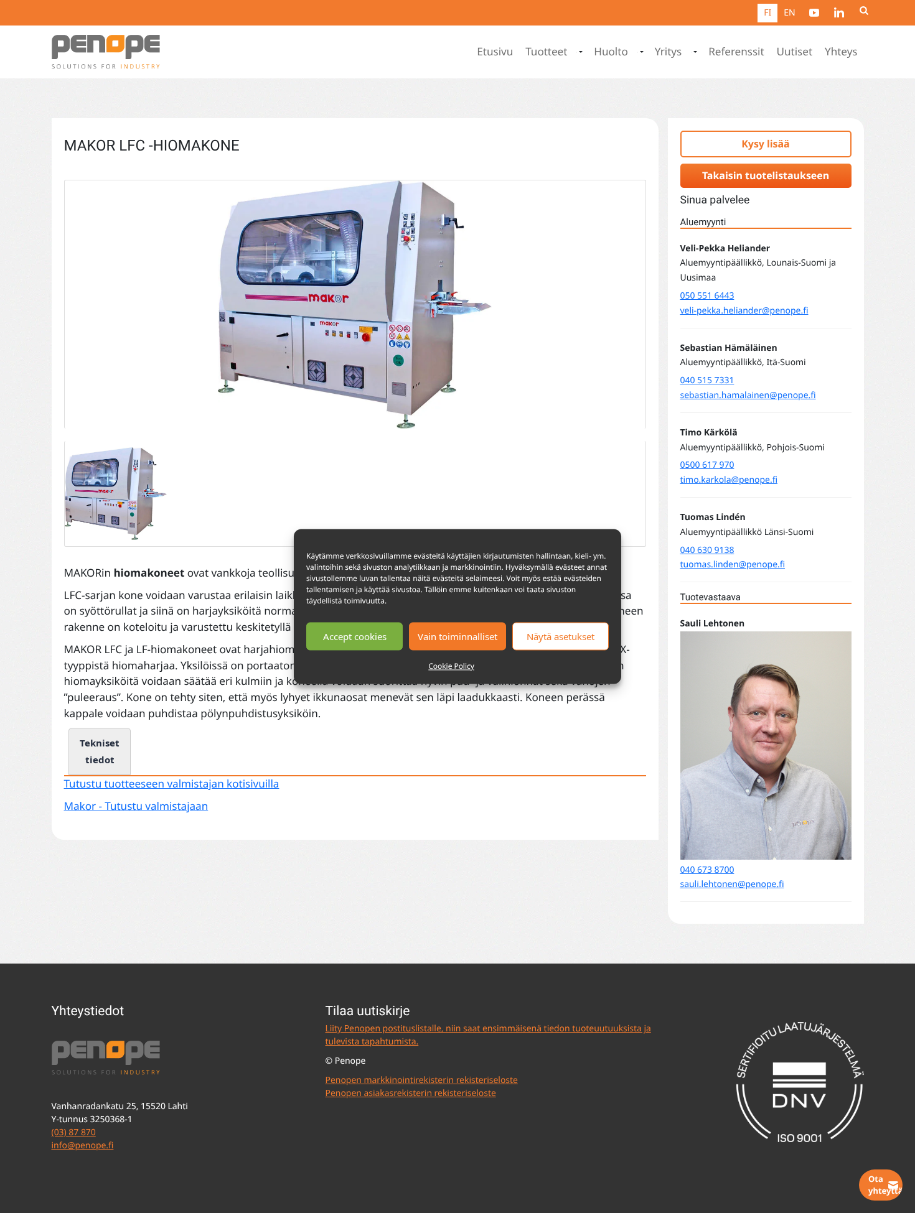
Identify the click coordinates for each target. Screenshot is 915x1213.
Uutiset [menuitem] (794, 52)
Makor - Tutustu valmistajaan (136, 806)
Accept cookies (355, 636)
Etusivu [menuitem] (495, 52)
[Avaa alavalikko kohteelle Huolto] (640, 52)
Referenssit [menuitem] (736, 52)
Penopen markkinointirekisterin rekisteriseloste (422, 1080)
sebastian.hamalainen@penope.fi (748, 395)
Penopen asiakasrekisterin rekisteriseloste (411, 1093)
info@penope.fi (83, 1145)
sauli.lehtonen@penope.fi (732, 884)
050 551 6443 (707, 296)
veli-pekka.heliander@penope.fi (744, 311)
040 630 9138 (707, 550)
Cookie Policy (451, 666)
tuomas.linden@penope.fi (733, 564)
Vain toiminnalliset (457, 636)
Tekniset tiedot (100, 751)
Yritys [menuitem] (668, 52)
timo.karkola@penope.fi (728, 480)
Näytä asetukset (560, 636)
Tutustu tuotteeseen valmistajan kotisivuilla (171, 784)
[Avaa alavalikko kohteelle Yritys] (694, 52)
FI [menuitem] (767, 13)
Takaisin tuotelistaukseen (765, 175)
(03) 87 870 (74, 1132)
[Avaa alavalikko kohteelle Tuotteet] (579, 52)
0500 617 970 (707, 465)
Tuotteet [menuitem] (546, 52)
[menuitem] (814, 12)
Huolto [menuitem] (610, 52)
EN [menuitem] (789, 13)
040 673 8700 (707, 870)
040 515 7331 (707, 380)
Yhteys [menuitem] (841, 52)
